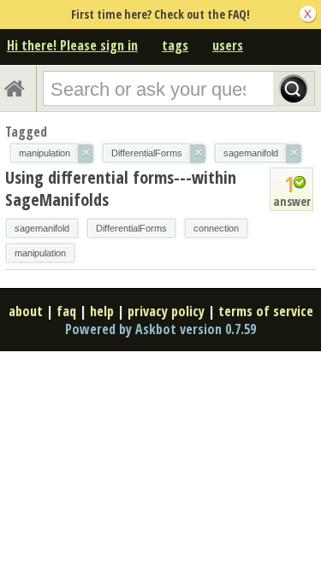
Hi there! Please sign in (72, 45)
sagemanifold (42, 228)
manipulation (40, 253)
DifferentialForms (131, 228)
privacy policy (166, 311)
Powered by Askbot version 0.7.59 (160, 329)
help (102, 311)
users (227, 45)
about (26, 311)
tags (175, 45)
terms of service (265, 311)
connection (216, 228)
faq (66, 311)
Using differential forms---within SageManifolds (120, 188)
